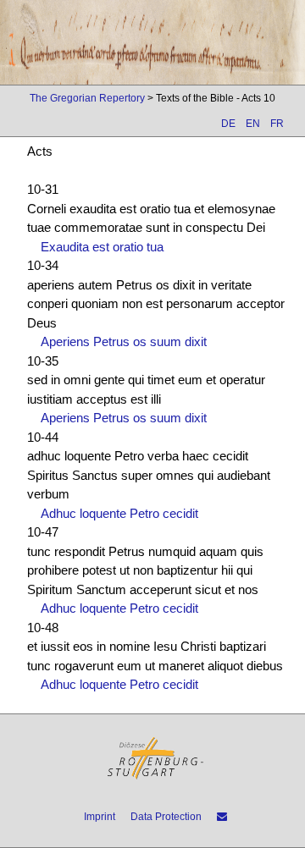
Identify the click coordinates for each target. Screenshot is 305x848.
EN (253, 123)
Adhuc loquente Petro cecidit (119, 513)
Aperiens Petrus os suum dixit (124, 341)
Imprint (99, 817)
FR (277, 123)
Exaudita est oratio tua (102, 247)
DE (228, 123)
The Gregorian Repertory (87, 98)
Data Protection (166, 817)
